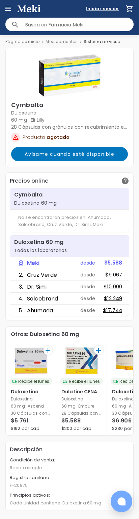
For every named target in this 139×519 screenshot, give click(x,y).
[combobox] (79, 24)
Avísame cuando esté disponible (69, 154)
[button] (69, 76)
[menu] (8, 9)
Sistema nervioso (102, 41)
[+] (48, 350)
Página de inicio (22, 41)
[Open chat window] (121, 501)
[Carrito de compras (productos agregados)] (129, 9)
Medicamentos (62, 41)
